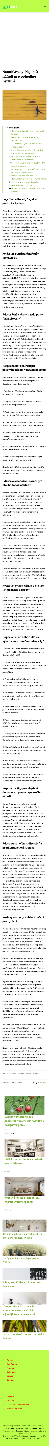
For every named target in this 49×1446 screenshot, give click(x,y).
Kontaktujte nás (31, 1073)
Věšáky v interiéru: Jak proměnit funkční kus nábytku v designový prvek (24, 1121)
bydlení (43, 1083)
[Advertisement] (24, 37)
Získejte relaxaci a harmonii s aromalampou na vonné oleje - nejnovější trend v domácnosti (19, 1310)
